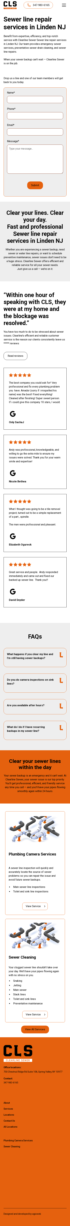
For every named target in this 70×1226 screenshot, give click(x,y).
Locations (9, 1115)
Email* (10, 125)
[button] (63, 5)
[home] (10, 5)
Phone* (11, 108)
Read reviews (15, 355)
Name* (11, 92)
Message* (13, 141)
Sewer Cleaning (12, 1146)
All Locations (10, 1126)
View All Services (35, 1029)
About (7, 1103)
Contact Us (9, 1120)
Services (8, 1109)
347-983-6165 (11, 1082)
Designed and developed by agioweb (22, 1214)
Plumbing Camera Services (18, 1140)
